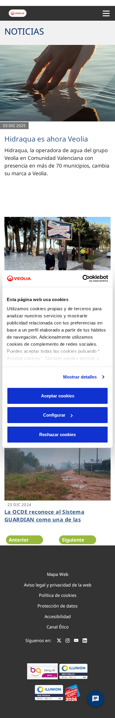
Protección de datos (57, 606)
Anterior (19, 540)
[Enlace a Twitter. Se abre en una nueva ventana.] (59, 641)
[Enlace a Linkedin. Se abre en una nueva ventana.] (85, 641)
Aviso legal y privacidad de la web (57, 585)
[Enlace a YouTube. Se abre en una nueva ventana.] (76, 641)
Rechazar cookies (57, 434)
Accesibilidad (58, 616)
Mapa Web (57, 574)
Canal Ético (58, 627)
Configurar (54, 415)
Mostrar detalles (80, 376)
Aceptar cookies (57, 395)
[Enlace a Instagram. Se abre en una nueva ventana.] (67, 641)
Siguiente (73, 540)
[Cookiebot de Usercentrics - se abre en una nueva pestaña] (82, 278)
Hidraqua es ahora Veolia (46, 139)
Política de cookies (57, 595)
